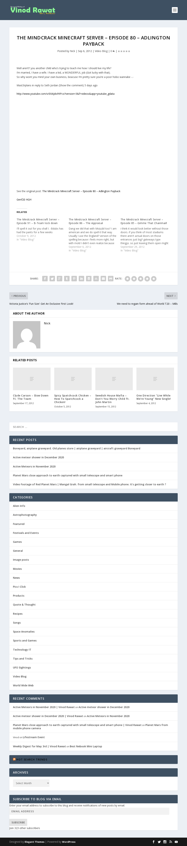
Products (18, 595)
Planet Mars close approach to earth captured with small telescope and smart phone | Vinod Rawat (77, 725)
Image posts (21, 559)
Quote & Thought (24, 604)
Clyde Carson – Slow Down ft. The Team (30, 397)
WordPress (68, 841)
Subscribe (18, 822)
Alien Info (19, 506)
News (16, 577)
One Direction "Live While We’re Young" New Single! (153, 397)
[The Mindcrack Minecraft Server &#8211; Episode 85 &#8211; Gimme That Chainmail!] (146, 235)
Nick (72, 51)
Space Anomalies (24, 631)
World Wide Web (23, 685)
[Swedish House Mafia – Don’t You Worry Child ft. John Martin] (114, 379)
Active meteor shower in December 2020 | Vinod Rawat (48, 716)
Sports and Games (25, 640)
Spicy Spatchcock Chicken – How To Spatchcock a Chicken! (72, 399)
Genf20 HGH (24, 199)
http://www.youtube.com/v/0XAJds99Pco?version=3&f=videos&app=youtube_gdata (66, 93)
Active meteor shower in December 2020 (38, 457)
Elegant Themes (34, 841)
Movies (17, 569)
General (18, 550)
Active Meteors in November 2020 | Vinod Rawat (44, 707)
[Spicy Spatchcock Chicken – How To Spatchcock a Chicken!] (73, 379)
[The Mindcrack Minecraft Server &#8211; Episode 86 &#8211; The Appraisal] (95, 235)
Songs (17, 622)
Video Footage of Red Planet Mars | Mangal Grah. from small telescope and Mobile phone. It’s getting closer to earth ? (89, 484)
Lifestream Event (34, 737)
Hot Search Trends (31, 759)
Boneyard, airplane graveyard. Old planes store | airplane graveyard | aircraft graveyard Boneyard (76, 448)
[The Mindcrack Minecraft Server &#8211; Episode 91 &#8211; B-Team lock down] (42, 229)
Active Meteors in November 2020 (34, 466)
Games (17, 542)
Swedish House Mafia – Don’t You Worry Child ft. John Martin (112, 399)
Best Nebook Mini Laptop (86, 746)
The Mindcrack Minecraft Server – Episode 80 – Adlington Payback (81, 191)
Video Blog (101, 51)
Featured (18, 524)
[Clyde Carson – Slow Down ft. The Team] (31, 379)
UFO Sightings (22, 667)
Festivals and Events (26, 533)
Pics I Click (19, 586)
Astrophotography (25, 515)
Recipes (17, 613)
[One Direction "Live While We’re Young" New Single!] (155, 379)
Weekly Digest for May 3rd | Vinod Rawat (39, 746)
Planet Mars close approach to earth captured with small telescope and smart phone (67, 475)
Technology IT (22, 649)
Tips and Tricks (23, 658)
